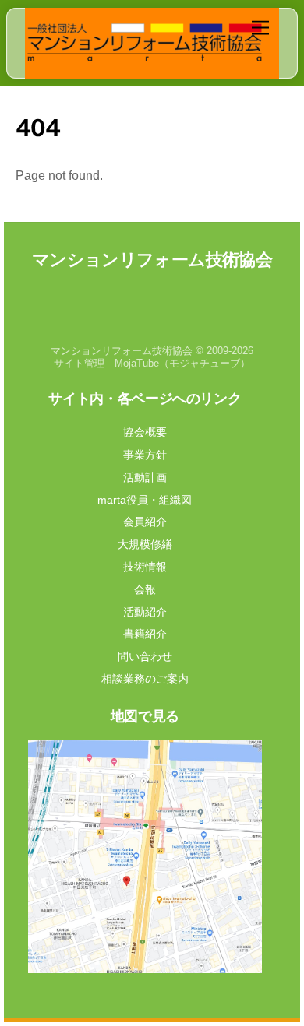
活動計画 (145, 477)
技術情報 (145, 566)
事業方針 (145, 454)
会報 (145, 589)
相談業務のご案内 (145, 679)
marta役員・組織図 (144, 500)
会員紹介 (145, 521)
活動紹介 (145, 612)
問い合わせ (145, 656)
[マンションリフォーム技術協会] (145, 58)
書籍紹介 (145, 633)
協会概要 (145, 432)
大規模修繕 (145, 544)
